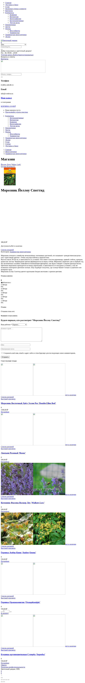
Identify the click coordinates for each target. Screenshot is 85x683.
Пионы (8, 29)
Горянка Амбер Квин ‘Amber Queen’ (18, 552)
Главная (8, 3)
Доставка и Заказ (11, 5)
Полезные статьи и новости (15, 9)
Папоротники (10, 25)
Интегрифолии (15, 19)
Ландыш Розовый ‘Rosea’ (13, 453)
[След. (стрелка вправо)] (4, 681)
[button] (16, 51)
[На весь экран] (6, 679)
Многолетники (11, 152)
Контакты (9, 11)
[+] (11, 611)
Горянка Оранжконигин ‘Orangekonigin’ (20, 602)
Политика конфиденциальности (13, 667)
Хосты (7, 27)
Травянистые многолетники (16, 35)
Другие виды (15, 23)
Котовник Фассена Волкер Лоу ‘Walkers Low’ (22, 503)
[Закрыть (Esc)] (2, 679)
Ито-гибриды (15, 31)
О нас (7, 7)
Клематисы (9, 13)
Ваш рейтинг (6, 325)
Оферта (4, 665)
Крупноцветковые (17, 21)
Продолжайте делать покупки (16, 112)
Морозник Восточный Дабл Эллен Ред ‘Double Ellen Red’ (28, 403)
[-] (2, 611)
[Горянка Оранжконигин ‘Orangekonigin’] (33, 594)
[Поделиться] (4, 679)
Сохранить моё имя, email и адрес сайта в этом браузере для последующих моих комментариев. (40, 353)
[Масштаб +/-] (8, 679)
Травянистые (15, 33)
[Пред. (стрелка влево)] (2, 681)
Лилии (7, 37)
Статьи (8, 144)
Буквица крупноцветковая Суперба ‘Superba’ (23, 654)
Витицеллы (14, 17)
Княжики (13, 15)
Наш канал (6, 98)
